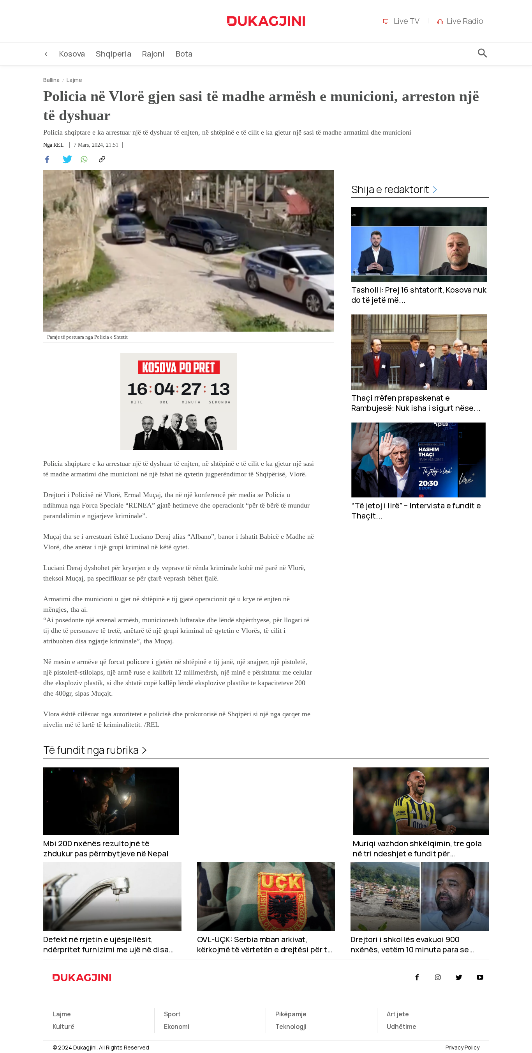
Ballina (51, 79)
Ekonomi (176, 1026)
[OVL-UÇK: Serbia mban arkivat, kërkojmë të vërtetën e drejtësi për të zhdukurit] (266, 896)
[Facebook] (47, 159)
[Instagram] (437, 977)
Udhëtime (401, 1026)
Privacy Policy (462, 1047)
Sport (172, 1014)
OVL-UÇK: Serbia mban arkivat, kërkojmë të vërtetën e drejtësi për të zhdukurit (264, 944)
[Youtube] (480, 977)
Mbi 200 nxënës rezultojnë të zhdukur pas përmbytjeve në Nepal (106, 848)
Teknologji (291, 1026)
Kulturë (63, 1026)
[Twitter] (65, 159)
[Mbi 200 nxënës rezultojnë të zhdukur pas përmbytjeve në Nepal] (111, 801)
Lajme (74, 79)
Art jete (398, 1014)
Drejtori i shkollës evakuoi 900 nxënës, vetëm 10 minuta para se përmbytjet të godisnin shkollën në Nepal (414, 944)
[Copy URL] (101, 159)
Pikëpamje (291, 1014)
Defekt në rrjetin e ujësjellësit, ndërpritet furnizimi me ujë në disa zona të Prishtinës (106, 944)
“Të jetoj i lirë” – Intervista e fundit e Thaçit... (416, 511)
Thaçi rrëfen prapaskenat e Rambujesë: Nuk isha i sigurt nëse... (416, 403)
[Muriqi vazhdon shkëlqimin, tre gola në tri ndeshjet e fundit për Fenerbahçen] (421, 801)
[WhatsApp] (83, 159)
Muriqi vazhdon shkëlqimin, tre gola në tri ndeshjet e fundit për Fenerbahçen (417, 848)
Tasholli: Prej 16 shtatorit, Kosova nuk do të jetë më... (418, 295)
